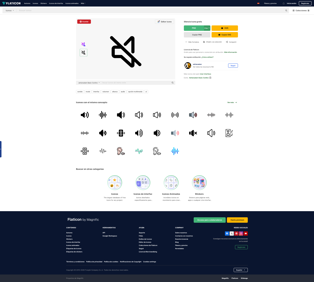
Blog (177, 242)
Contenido (71, 228)
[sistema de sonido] (229, 133)
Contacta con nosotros (184, 236)
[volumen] (120, 115)
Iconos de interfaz (56, 3)
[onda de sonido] (139, 151)
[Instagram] (241, 233)
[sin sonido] (193, 133)
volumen (105, 92)
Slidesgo (244, 278)
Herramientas (109, 228)
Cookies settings (149, 262)
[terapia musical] (120, 151)
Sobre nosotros (181, 233)
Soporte (142, 233)
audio (123, 92)
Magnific (225, 278)
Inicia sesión (291, 3)
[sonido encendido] (102, 133)
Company (179, 228)
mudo (88, 92)
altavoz (115, 92)
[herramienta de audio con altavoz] (84, 115)
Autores (27, 3)
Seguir (141, 248)
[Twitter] (232, 233)
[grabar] (175, 115)
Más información (230, 52)
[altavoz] (139, 133)
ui (146, 92)
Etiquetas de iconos (73, 248)
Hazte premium (237, 220)
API (104, 233)
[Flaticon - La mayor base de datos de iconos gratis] (11, 3)
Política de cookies (111, 262)
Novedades (179, 248)
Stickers (43, 3)
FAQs (141, 236)
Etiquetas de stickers (74, 252)
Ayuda (141, 228)
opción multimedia (135, 92)
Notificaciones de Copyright (130, 262)
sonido (80, 92)
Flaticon (235, 278)
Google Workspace (110, 236)
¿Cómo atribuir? (207, 57)
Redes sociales (241, 228)
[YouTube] (246, 233)
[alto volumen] (157, 133)
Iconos (35, 3)
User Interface (205, 74)
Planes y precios (270, 3)
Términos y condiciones (75, 262)
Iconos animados (71, 3)
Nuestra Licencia (181, 239)
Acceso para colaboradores (209, 220)
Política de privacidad (94, 262)
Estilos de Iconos (145, 239)
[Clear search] (281, 10)
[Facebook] (227, 233)
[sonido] (157, 115)
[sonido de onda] (102, 115)
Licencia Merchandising (148, 252)
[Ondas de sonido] (229, 115)
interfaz (96, 92)
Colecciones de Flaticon (148, 245)
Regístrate (305, 3)
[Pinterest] (236, 233)
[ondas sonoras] (211, 115)
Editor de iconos (145, 242)
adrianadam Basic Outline (199, 78)
